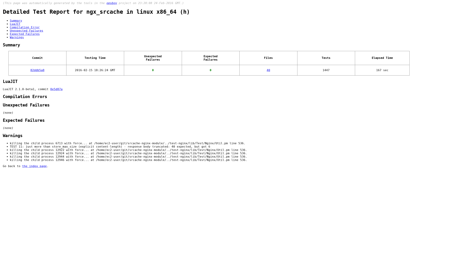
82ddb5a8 (37, 70)
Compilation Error (25, 27)
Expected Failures (25, 34)
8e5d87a (56, 89)
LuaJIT (15, 24)
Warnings (17, 37)
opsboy (112, 3)
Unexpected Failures (26, 30)
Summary (16, 20)
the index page (34, 166)
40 (268, 70)
